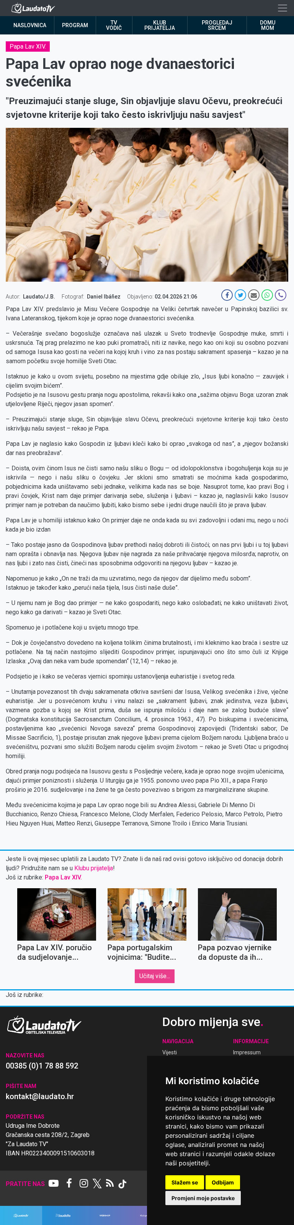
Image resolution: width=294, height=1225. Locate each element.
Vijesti (169, 1052)
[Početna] (35, 8)
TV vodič (114, 25)
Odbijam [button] (223, 1182)
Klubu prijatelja (93, 868)
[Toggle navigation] (282, 8)
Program (75, 25)
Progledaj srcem (217, 25)
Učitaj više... (154, 976)
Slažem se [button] (185, 1182)
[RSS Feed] (110, 1184)
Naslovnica (29, 25)
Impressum (247, 1052)
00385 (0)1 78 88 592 (42, 1065)
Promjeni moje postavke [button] (203, 1198)
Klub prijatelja (159, 25)
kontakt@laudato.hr (40, 1096)
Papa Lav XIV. (28, 46)
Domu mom (267, 25)
